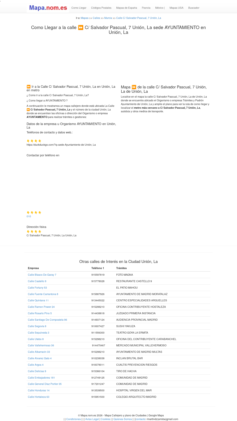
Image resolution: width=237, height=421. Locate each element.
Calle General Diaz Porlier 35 (45, 384)
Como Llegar (78, 8)
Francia (146, 8)
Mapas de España (126, 8)
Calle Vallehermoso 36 (41, 345)
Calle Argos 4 (36, 364)
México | (160, 8)
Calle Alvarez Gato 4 (40, 358)
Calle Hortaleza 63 (38, 397)
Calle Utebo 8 (36, 339)
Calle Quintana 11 (38, 300)
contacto (140, 419)
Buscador (193, 8)
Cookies (106, 419)
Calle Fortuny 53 (37, 287)
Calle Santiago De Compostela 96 (47, 319)
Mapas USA (176, 8)
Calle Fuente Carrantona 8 (43, 294)
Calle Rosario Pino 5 (40, 313)
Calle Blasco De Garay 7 (42, 274)
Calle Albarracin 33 (39, 352)
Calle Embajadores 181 (41, 377)
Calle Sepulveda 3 (38, 332)
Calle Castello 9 (37, 281)
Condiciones (73, 419)
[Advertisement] (118, 58)
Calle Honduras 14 (38, 390)
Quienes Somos (123, 419)
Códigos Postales (101, 8)
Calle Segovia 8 (37, 326)
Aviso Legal (92, 419)
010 (29, 216)
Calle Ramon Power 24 (41, 307)
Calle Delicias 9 (37, 371)
